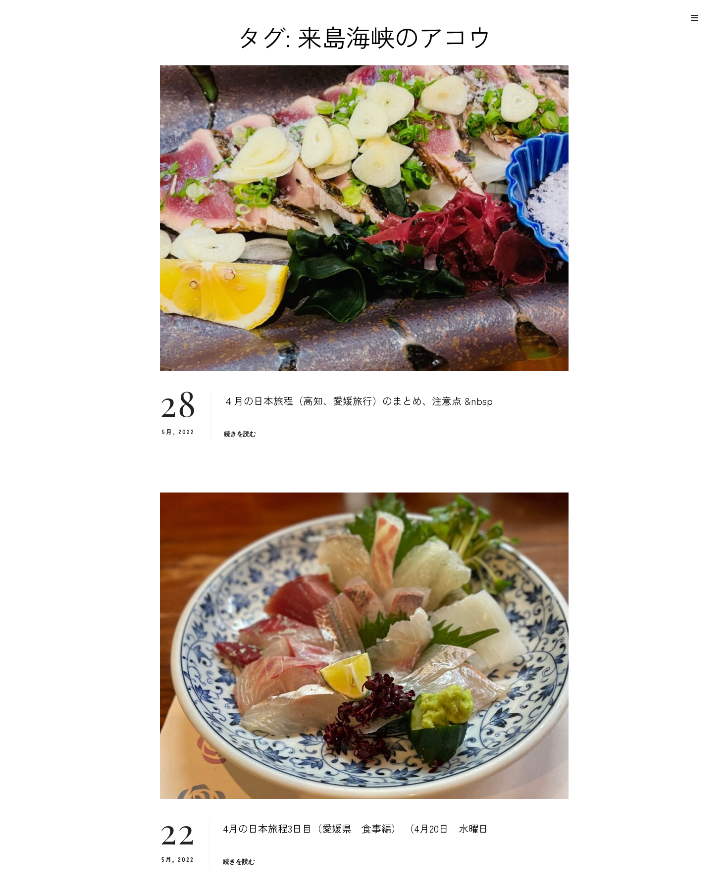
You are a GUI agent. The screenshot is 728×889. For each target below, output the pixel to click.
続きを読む (240, 434)
